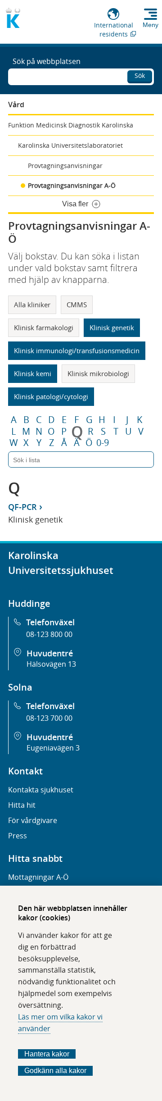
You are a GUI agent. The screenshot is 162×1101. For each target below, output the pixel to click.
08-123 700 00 (49, 718)
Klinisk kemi (32, 373)
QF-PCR (22, 506)
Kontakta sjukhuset (40, 790)
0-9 (102, 442)
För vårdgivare (32, 820)
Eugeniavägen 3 (53, 748)
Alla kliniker (32, 304)
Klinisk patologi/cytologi (51, 396)
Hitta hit (22, 805)
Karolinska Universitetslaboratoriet (70, 145)
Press (17, 836)
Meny (150, 24)
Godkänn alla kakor (55, 1070)
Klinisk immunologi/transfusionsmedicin (77, 350)
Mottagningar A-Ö (38, 877)
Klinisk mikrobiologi (98, 373)
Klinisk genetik (112, 327)
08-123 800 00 (49, 634)
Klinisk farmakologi (43, 327)
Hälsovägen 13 (51, 664)
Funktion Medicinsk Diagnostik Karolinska (70, 125)
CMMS (77, 304)
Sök (140, 75)
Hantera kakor (46, 1054)
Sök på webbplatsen (47, 61)
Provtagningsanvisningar (65, 165)
